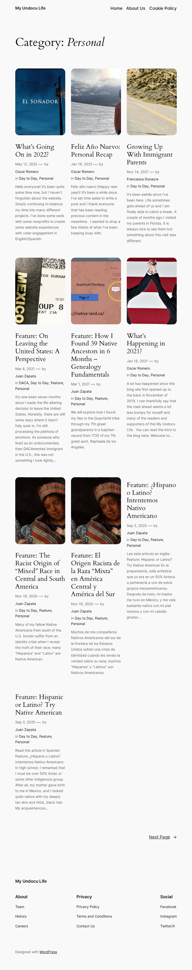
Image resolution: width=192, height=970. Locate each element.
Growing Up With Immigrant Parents (149, 154)
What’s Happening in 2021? (146, 343)
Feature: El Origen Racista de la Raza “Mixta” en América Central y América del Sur (95, 575)
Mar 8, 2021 (25, 369)
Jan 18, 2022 (81, 164)
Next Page (163, 837)
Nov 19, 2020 (26, 596)
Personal (46, 178)
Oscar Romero (26, 171)
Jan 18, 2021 (137, 361)
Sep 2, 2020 (137, 525)
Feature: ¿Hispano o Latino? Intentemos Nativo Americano (151, 500)
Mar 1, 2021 (80, 384)
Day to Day (28, 178)
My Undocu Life (30, 8)
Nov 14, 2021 (137, 172)
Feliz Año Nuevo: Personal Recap (95, 151)
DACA (23, 383)
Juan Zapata (25, 376)
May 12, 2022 (26, 164)
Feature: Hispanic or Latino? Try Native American (39, 704)
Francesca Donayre (142, 179)
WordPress (48, 952)
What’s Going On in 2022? (34, 151)
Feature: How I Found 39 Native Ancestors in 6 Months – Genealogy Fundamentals (94, 355)
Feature (57, 383)
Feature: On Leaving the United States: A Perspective (37, 347)
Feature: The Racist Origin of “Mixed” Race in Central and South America (40, 571)
